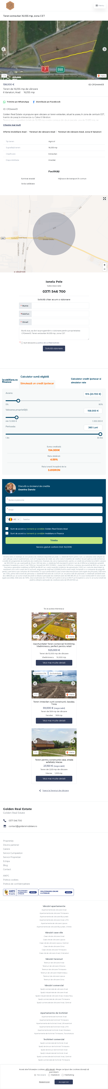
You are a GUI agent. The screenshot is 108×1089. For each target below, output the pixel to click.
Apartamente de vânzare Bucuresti (54, 916)
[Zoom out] (105, 269)
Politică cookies (10, 880)
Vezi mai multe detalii (54, 662)
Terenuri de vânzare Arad (42, 132)
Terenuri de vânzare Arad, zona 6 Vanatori (79, 132)
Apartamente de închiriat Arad (54, 1017)
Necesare (41, 1075)
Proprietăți (8, 841)
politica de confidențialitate (48, 343)
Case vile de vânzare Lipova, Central (54, 943)
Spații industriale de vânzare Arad (54, 992)
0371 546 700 (54, 291)
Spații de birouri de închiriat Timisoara (54, 1046)
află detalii (50, 1069)
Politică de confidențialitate (16, 884)
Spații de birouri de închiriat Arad (54, 1050)
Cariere (6, 849)
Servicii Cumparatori (12, 853)
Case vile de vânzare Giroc (54, 946)
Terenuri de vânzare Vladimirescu (54, 973)
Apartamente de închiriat (54, 1013)
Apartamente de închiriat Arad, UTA (54, 1027)
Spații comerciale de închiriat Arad (54, 1043)
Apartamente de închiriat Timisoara (54, 1020)
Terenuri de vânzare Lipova (54, 976)
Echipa (6, 861)
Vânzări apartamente (54, 906)
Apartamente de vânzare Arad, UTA (54, 920)
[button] (3, 49)
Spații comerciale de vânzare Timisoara (54, 999)
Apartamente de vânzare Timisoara (54, 913)
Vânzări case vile (54, 932)
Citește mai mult (12, 125)
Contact (7, 869)
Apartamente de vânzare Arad (54, 910)
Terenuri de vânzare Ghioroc (54, 966)
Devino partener (11, 845)
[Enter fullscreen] (105, 199)
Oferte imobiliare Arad (14, 132)
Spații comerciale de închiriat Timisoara (54, 1060)
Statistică (55, 1075)
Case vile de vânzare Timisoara (54, 950)
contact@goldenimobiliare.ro (23, 826)
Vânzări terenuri (54, 959)
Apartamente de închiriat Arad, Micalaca (54, 1030)
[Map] (54, 233)
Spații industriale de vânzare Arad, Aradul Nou (54, 996)
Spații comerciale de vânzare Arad (54, 989)
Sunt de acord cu (41, 343)
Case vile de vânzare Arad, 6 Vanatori (54, 953)
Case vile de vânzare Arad (54, 936)
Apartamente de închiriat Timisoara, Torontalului (54, 1033)
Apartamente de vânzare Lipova (54, 923)
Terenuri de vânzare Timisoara (54, 969)
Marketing (69, 1075)
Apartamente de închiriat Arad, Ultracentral (54, 1023)
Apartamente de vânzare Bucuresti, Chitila (54, 927)
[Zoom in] (105, 265)
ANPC (6, 875)
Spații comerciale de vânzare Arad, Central (54, 1002)
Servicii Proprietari (12, 857)
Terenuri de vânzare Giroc (54, 979)
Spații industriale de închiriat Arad (54, 1053)
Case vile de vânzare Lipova (54, 940)
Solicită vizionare (54, 348)
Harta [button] (103, 76)
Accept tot (64, 1082)
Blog (5, 865)
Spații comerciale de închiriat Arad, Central (54, 1056)
